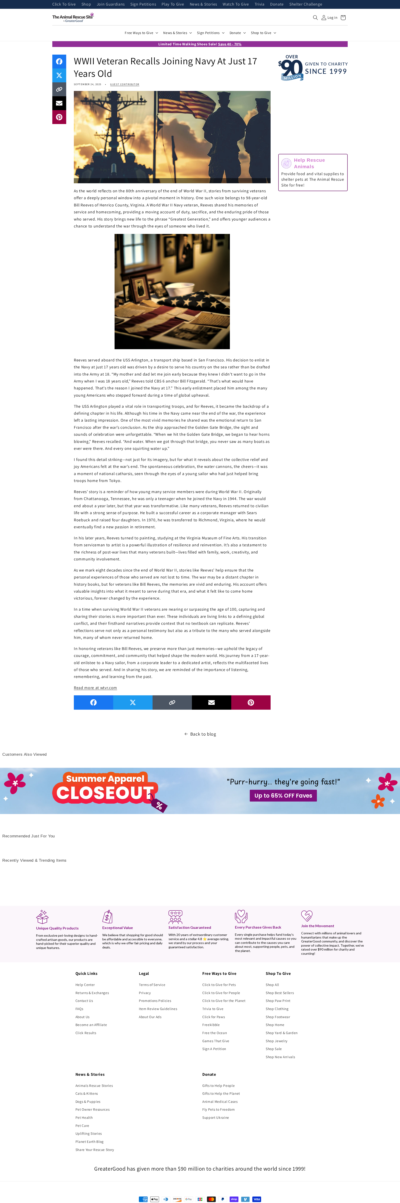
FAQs (79, 1008)
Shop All (272, 984)
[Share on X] (59, 75)
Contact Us (84, 1000)
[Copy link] (59, 89)
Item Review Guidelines (158, 1008)
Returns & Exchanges (92, 992)
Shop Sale (274, 1048)
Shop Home (275, 1024)
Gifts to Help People (218, 1085)
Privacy (145, 992)
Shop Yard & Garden (282, 1032)
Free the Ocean (214, 1032)
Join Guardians (111, 4)
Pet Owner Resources (92, 1109)
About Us (82, 1016)
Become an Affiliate (91, 1024)
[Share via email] (59, 103)
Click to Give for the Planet (223, 1000)
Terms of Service (152, 984)
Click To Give (64, 4)
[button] (315, 17)
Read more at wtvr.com (95, 687)
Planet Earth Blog (89, 1141)
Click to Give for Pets (219, 984)
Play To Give (173, 4)
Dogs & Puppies (87, 1101)
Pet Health (84, 1117)
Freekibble (211, 1024)
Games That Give (215, 1040)
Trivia (260, 4)
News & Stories (203, 4)
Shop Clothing (277, 1008)
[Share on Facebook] (59, 61)
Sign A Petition (214, 1048)
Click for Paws (213, 1016)
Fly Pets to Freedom (218, 1109)
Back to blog (203, 734)
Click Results (85, 1032)
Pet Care (82, 1125)
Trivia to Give (212, 1008)
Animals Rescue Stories (94, 1085)
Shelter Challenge (305, 4)
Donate (277, 4)
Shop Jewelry (277, 1040)
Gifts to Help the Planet (221, 1093)
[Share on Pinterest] (59, 117)
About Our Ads (150, 1016)
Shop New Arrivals (280, 1056)
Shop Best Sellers (280, 992)
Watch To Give (236, 4)
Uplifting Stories (88, 1133)
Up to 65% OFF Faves (283, 795)
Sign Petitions (143, 4)
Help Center (85, 984)
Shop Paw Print (278, 1000)
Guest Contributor (124, 84)
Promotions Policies (155, 1000)
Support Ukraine (215, 1117)
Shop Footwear (278, 1016)
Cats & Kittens (86, 1093)
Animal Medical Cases (220, 1101)
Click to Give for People (221, 992)
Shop (86, 4)
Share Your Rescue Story (94, 1149)
